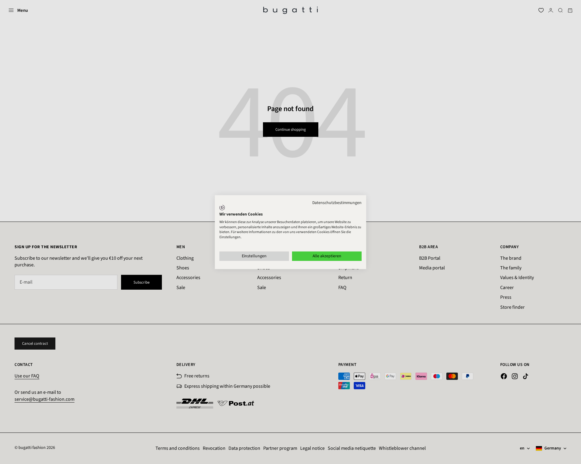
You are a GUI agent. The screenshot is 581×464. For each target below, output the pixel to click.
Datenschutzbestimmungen (337, 202)
